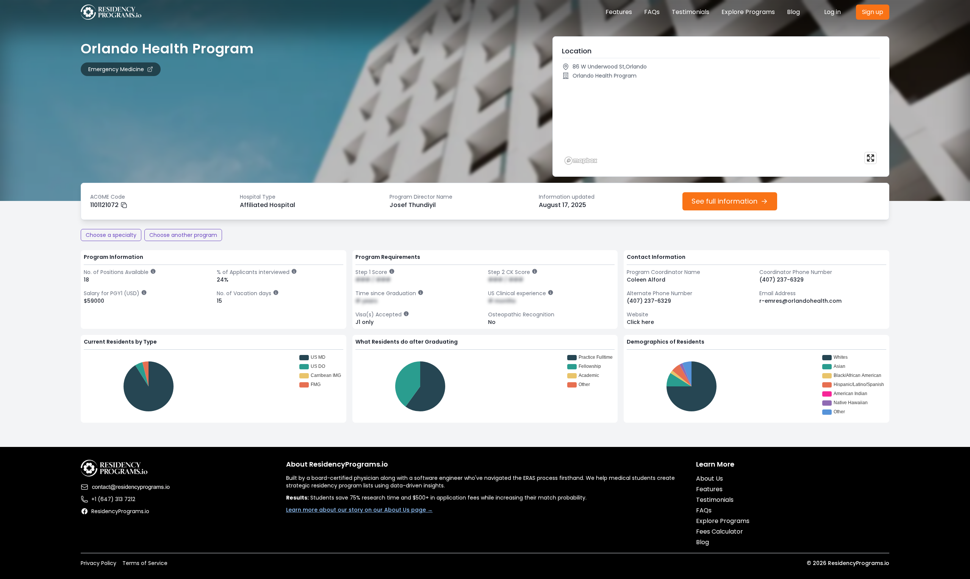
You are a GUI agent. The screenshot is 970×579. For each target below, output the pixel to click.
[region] (721, 124)
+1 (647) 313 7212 (113, 499)
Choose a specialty (111, 235)
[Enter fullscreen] (870, 158)
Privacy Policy (98, 563)
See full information (724, 201)
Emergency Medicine (116, 69)
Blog (793, 12)
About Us (709, 478)
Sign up (872, 12)
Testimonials (690, 12)
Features (618, 12)
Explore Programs (748, 12)
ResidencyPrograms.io (120, 511)
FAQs (652, 12)
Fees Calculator (719, 531)
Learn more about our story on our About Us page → (359, 510)
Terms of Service (144, 563)
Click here (640, 322)
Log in (832, 12)
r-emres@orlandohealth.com (800, 301)
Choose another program (183, 235)
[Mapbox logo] (581, 160)
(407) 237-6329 (781, 279)
